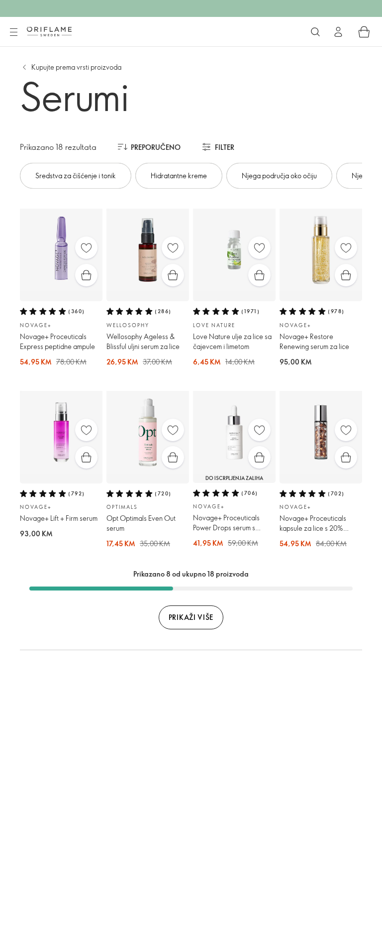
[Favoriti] (86, 248)
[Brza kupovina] (86, 275)
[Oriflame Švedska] (49, 31)
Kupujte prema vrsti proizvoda (76, 67)
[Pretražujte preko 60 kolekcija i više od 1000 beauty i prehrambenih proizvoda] (315, 31)
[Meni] (13, 32)
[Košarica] (364, 31)
